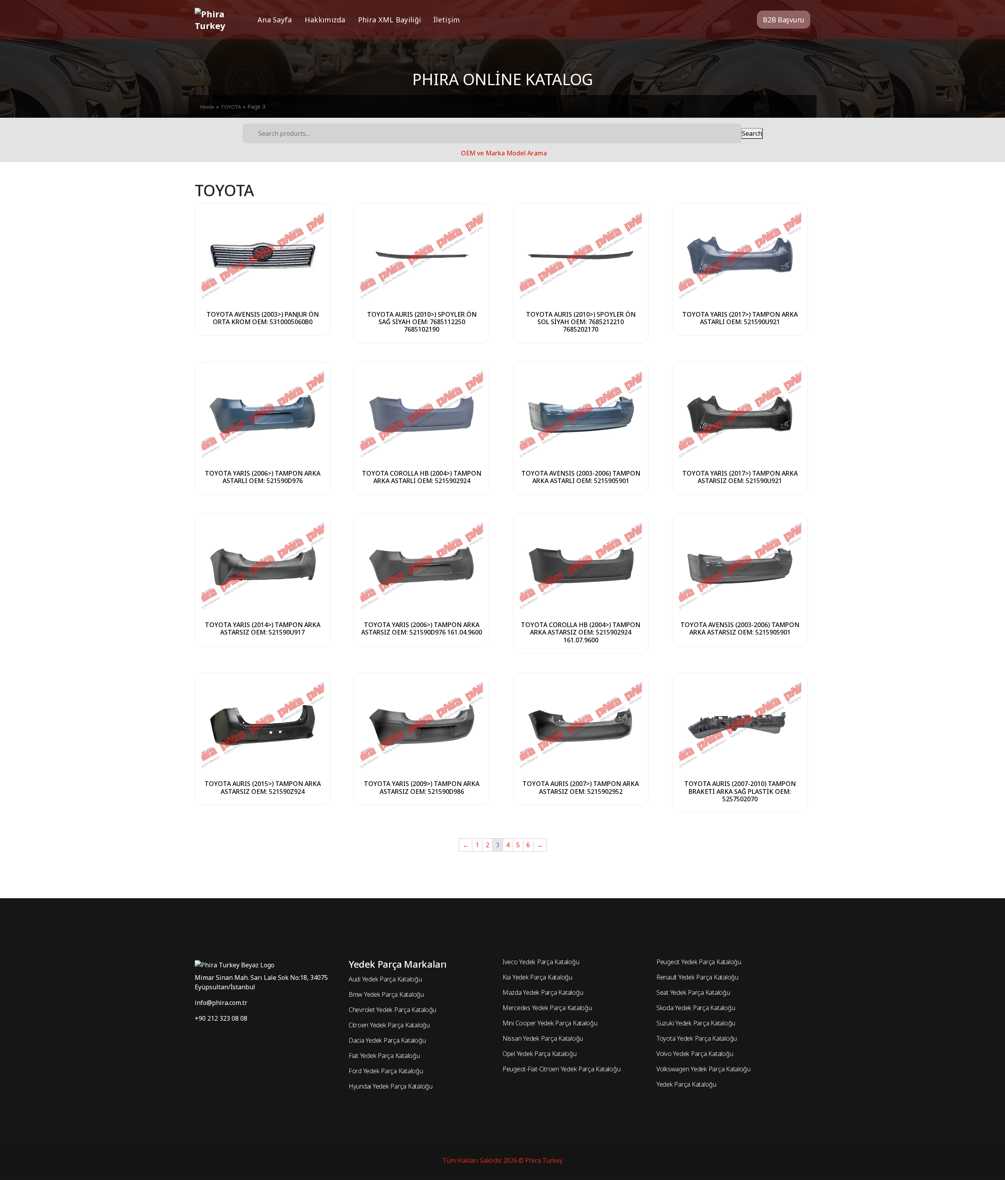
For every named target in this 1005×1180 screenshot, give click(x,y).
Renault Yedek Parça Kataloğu (697, 977)
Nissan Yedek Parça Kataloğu (542, 1038)
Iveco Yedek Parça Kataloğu (540, 961)
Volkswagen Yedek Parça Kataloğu (703, 1069)
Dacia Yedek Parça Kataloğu (387, 1040)
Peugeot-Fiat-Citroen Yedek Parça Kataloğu (561, 1069)
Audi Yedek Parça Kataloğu (385, 979)
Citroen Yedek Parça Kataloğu (389, 1025)
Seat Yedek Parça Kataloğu (693, 992)
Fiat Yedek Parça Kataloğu (384, 1055)
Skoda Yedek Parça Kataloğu (695, 1007)
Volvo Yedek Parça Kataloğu (694, 1053)
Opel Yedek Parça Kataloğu (539, 1053)
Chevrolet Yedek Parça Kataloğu (392, 1009)
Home (207, 106)
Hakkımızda (325, 19)
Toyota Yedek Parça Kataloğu (696, 1038)
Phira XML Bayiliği (389, 19)
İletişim (446, 19)
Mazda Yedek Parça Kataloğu (542, 992)
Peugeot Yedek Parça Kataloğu (698, 961)
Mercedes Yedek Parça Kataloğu (547, 1007)
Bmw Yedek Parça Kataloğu (386, 994)
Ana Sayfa (275, 19)
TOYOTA (231, 106)
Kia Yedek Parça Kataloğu (537, 977)
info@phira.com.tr (221, 1002)
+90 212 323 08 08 (221, 1018)
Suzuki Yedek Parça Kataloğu (695, 1023)
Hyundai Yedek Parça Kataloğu (391, 1086)
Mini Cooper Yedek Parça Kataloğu (550, 1023)
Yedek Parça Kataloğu (686, 1084)
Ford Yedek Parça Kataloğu (386, 1071)
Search (752, 133)
